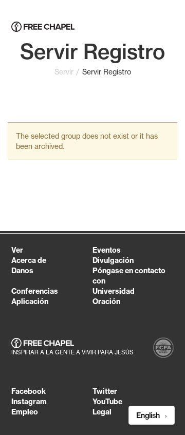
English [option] (149, 415)
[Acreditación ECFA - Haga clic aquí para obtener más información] (163, 349)
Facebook (28, 391)
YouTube (107, 401)
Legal (102, 412)
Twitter (104, 391)
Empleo (24, 412)
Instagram (29, 401)
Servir (63, 71)
